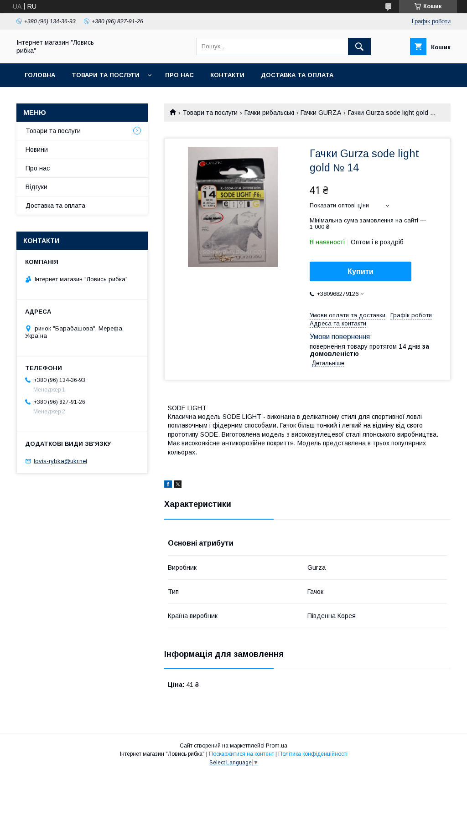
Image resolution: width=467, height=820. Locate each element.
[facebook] (168, 485)
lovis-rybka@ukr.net (60, 461)
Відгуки (36, 187)
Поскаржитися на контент (241, 754)
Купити (361, 271)
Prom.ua (276, 746)
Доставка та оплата (297, 75)
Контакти (227, 75)
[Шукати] (359, 46)
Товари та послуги (106, 75)
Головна (40, 75)
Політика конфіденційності (313, 754)
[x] (178, 485)
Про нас (179, 75)
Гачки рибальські (269, 112)
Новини (37, 149)
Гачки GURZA (321, 112)
